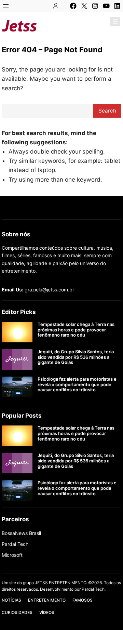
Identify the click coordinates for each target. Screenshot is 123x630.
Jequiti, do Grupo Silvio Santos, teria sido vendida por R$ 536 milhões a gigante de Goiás (76, 357)
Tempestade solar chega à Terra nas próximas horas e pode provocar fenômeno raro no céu (76, 330)
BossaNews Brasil (21, 533)
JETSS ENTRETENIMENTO (80, 26)
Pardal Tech (15, 544)
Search (107, 110)
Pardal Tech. (94, 589)
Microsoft (12, 555)
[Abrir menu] (6, 6)
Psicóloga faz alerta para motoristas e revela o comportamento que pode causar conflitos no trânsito (77, 384)
